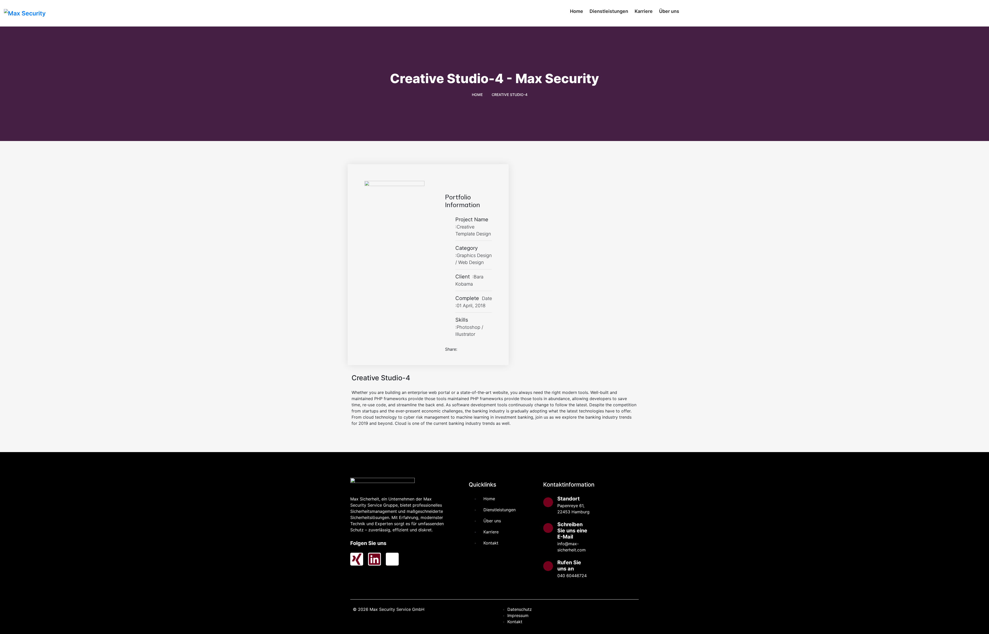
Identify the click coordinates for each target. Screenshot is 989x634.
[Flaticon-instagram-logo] (392, 559)
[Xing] (356, 559)
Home (576, 11)
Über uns (669, 11)
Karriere (644, 11)
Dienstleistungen (609, 11)
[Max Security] (123, 13)
